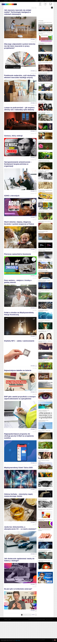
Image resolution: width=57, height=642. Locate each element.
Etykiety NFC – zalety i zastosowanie (19, 341)
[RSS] (52, 1)
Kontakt (9, 619)
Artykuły (40, 5)
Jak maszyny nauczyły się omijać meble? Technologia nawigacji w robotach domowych (17, 12)
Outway (13, 619)
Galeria (51, 5)
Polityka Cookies (17, 640)
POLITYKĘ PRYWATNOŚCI (39, 619)
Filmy (45, 5)
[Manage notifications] (55, 640)
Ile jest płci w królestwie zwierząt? (18, 589)
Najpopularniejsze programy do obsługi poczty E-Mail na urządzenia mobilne (19, 436)
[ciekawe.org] (9, 5)
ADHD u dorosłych (11, 196)
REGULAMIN (43, 619)
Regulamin (6, 619)
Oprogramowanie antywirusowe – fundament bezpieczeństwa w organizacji (18, 164)
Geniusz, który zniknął (13, 136)
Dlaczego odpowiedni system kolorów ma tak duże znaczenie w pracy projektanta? (19, 46)
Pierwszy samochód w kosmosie (17, 254)
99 (30, 614)
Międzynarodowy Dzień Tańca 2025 (18, 468)
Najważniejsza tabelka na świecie (17, 370)
